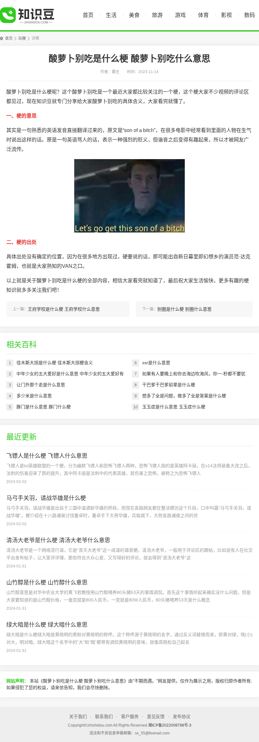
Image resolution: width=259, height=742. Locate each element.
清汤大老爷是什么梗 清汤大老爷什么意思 (58, 540)
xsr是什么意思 (156, 362)
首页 (88, 15)
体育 (203, 15)
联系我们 (104, 716)
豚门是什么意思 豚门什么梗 (43, 406)
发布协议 (181, 716)
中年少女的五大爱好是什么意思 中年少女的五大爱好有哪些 (70, 375)
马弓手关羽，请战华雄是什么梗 (46, 498)
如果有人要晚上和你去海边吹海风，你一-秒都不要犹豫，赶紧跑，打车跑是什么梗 (193, 375)
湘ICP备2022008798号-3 (169, 725)
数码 (249, 15)
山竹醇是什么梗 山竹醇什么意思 (46, 582)
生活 (111, 15)
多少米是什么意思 (34, 395)
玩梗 (22, 38)
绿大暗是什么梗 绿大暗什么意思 (46, 625)
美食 (134, 15)
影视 (226, 15)
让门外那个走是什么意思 (40, 384)
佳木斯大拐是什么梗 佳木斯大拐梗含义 (54, 362)
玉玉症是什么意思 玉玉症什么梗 (173, 406)
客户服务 (130, 716)
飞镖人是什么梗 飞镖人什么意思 (46, 456)
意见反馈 (156, 716)
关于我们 (78, 716)
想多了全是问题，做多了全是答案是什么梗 (184, 395)
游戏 (180, 15)
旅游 (157, 15)
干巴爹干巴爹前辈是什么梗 (168, 384)
